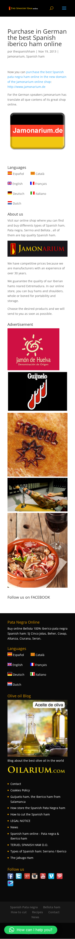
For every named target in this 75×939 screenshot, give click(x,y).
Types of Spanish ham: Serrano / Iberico (38, 851)
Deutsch (18, 194)
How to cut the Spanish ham (30, 814)
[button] (30, 930)
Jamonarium (16, 56)
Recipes (37, 912)
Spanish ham (35, 56)
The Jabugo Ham (21, 858)
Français (40, 184)
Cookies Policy (20, 790)
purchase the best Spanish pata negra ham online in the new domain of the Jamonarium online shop (37, 77)
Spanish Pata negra (24, 907)
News (14, 827)
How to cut (19, 912)
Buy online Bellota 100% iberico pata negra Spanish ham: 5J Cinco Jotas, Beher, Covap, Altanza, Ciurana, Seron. (38, 633)
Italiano (40, 194)
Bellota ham (51, 907)
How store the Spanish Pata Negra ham (37, 808)
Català (39, 174)
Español (18, 174)
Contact (15, 784)
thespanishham (24, 51)
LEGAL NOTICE (20, 821)
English (17, 184)
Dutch (16, 203)
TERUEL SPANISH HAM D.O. (29, 845)
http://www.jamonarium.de (26, 87)
